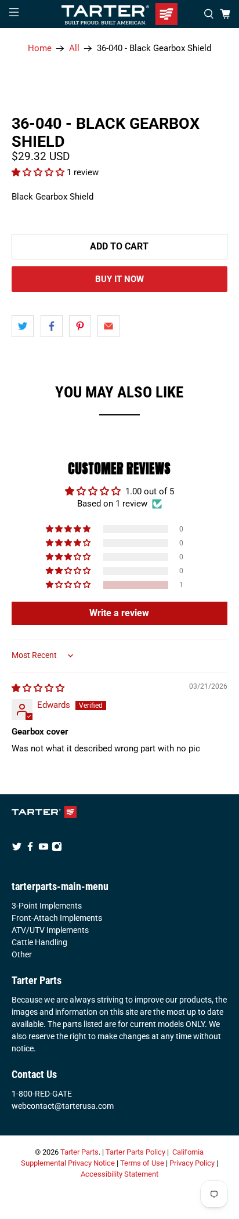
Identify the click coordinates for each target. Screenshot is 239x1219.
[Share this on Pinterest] (80, 326)
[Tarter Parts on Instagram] (57, 848)
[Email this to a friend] (108, 326)
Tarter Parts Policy (135, 1152)
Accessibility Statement (119, 1174)
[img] (38, 688)
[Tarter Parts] (119, 14)
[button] (39, 172)
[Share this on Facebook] (52, 326)
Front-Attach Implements (57, 918)
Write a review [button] (119, 612)
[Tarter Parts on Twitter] (17, 848)
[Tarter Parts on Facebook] (30, 848)
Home (40, 48)
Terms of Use (142, 1163)
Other (22, 954)
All (74, 48)
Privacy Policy (192, 1163)
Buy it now (119, 279)
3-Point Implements (47, 905)
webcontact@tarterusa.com (63, 1106)
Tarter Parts (79, 1152)
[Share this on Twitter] (23, 326)
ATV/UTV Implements (50, 930)
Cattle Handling (39, 942)
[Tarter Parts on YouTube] (43, 848)
